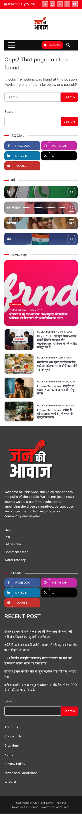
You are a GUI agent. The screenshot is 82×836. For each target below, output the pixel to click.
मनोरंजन (40, 223)
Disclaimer (12, 745)
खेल (40, 239)
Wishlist (10, 782)
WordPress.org (15, 560)
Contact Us (12, 736)
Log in (9, 536)
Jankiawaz (46, 803)
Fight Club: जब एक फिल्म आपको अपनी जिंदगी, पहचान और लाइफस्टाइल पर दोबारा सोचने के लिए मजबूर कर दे (57, 341)
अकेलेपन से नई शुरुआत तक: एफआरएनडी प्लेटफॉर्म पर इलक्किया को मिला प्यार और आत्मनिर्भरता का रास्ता (38, 316)
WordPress (62, 807)
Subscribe (54, 45)
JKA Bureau (19, 309)
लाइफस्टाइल (40, 207)
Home (8, 754)
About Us (11, 727)
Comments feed (16, 552)
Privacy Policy (14, 764)
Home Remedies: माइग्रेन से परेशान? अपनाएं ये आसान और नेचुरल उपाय (57, 389)
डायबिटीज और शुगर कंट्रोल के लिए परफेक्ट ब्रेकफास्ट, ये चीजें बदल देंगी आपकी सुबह (57, 366)
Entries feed (13, 544)
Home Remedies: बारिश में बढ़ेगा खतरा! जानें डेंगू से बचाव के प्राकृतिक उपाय (55, 413)
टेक (40, 192)
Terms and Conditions (20, 773)
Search (10, 111)
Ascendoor (31, 807)
